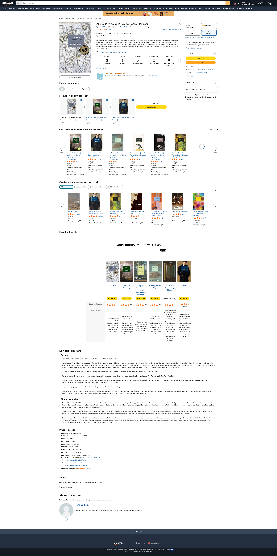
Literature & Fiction (70, 18)
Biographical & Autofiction (75, 463)
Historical (89, 18)
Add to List (190, 82)
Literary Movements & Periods (76, 465)
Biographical (97, 18)
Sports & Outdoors (203, 8)
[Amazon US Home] (118, 544)
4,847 (204, 218)
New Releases (58, 8)
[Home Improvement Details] (195, 8)
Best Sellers (46, 8)
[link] (97, 106)
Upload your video (67, 487)
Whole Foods (78, 8)
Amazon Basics (35, 8)
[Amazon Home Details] (150, 8)
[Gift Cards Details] (110, 8)
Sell (114, 8)
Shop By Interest (228, 8)
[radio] (192, 26)
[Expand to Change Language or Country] (144, 543)
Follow (84, 89)
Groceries (68, 8)
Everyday (249, 8)
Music (135, 8)
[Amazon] (8, 3)
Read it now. (156, 76)
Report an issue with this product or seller (113, 52)
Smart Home (216, 8)
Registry (128, 8)
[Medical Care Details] (27, 8)
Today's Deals (89, 8)
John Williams (103, 27)
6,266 (162, 218)
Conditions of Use (111, 549)
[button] (5, 8)
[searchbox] (123, 3)
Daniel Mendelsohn (121, 27)
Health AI (12, 8)
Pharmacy (240, 8)
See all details (101, 69)
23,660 (100, 216)
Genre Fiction (81, 18)
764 (141, 216)
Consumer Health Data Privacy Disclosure (140, 549)
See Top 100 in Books (95, 458)
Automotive (169, 8)
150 (78, 214)
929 (182, 214)
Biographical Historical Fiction (76, 460)
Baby (177, 8)
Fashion (120, 8)
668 (120, 216)
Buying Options (169, 298)
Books (99, 8)
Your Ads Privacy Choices (162, 549)
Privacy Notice (122, 549)
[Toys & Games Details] (163, 8)
